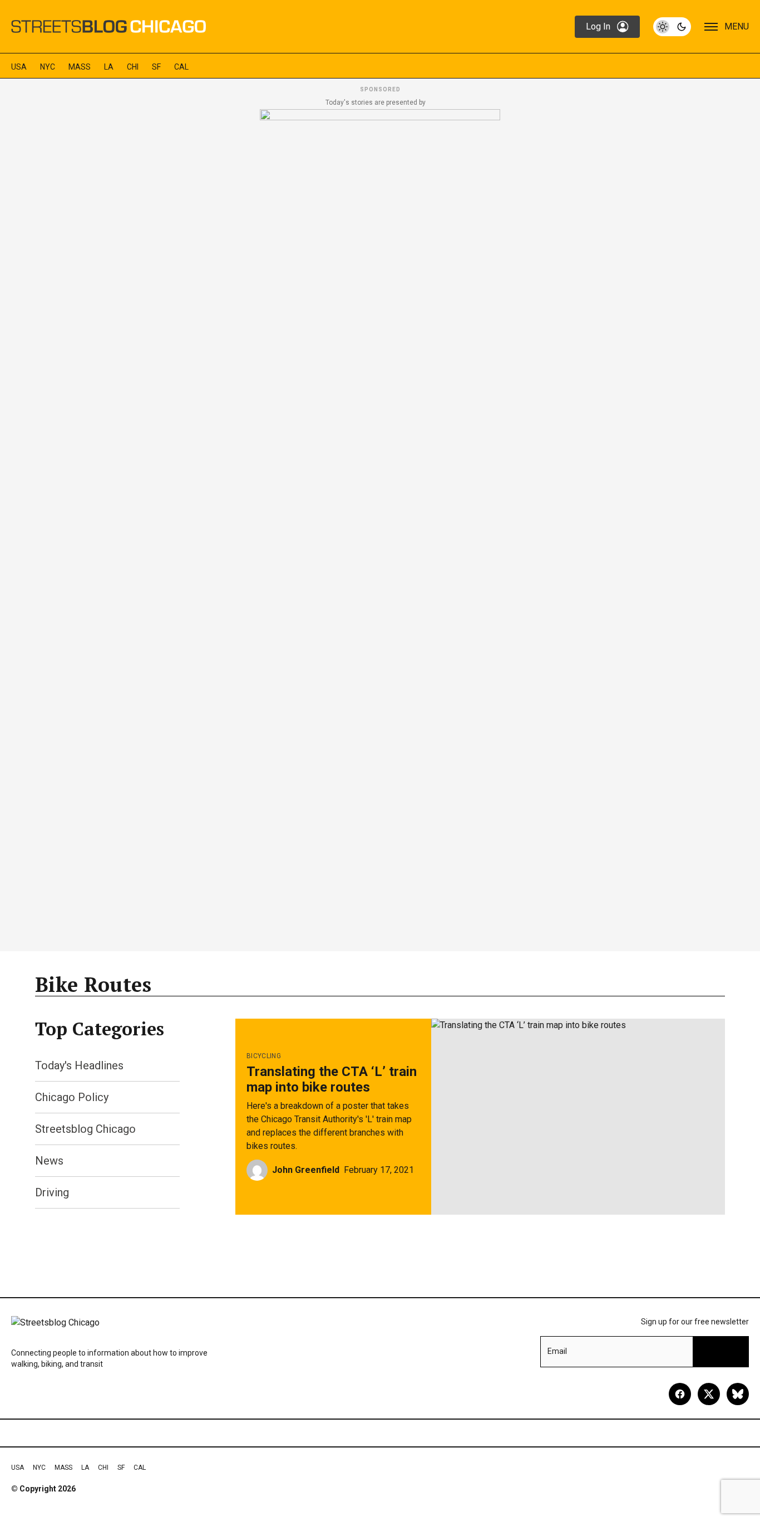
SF (156, 66)
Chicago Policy (71, 1097)
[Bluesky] (738, 1394)
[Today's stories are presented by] (380, 527)
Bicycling (263, 1056)
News (49, 1160)
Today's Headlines (79, 1065)
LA (108, 66)
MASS (79, 66)
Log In (598, 26)
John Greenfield (305, 1170)
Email (557, 1351)
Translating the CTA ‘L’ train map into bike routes (331, 1079)
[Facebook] (680, 1394)
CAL (181, 66)
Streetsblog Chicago (85, 1129)
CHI (133, 66)
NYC (47, 66)
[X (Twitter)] (709, 1394)
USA (19, 66)
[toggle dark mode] (672, 26)
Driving (52, 1192)
